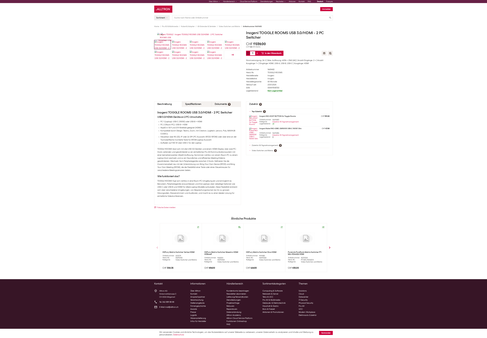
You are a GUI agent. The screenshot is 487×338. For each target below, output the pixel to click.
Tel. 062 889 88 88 (166, 302)
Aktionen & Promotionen (273, 312)
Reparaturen (232, 309)
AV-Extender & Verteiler (206, 26)
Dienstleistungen (266, 1)
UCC (301, 309)
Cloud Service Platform (248, 1)
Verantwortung (196, 300)
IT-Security (303, 300)
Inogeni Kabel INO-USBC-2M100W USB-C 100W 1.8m (280, 128)
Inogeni (271, 75)
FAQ (309, 1)
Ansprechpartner (197, 297)
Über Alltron (195, 291)
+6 (233, 55)
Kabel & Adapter (188, 26)
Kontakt (302, 1)
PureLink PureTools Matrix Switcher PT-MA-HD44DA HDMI (305, 253)
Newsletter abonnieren (236, 294)
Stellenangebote (197, 303)
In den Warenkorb (273, 53)
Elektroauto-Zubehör (308, 315)
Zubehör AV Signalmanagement (285, 122)
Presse (193, 312)
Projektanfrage (233, 303)
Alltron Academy (234, 315)
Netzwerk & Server (270, 294)
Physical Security (306, 303)
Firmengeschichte (198, 306)
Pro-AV (302, 306)
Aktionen (292, 1)
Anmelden (326, 9)
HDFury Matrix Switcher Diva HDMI (261, 252)
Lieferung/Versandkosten (237, 297)
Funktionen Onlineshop (237, 321)
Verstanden (326, 333)
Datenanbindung (234, 312)
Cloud (301, 294)
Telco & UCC (268, 297)
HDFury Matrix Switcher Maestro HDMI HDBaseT (221, 253)
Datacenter (303, 297)
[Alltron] (163, 9)
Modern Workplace (307, 312)
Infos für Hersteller (198, 321)
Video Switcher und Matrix (229, 26)
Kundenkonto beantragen (238, 291)
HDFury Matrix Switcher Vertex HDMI (178, 252)
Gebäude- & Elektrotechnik (274, 303)
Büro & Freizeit (269, 309)
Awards (193, 309)
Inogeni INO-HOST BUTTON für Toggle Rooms (277, 116)
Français (329, 1)
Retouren (230, 306)
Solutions (303, 291)
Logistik (193, 315)
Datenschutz (178, 335)
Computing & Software (273, 291)
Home (156, 26)
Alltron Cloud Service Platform (240, 318)
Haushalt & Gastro (271, 306)
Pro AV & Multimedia (170, 26)
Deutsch (320, 1)
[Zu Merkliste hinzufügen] (330, 53)
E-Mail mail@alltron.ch (168, 307)
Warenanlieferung (198, 318)
